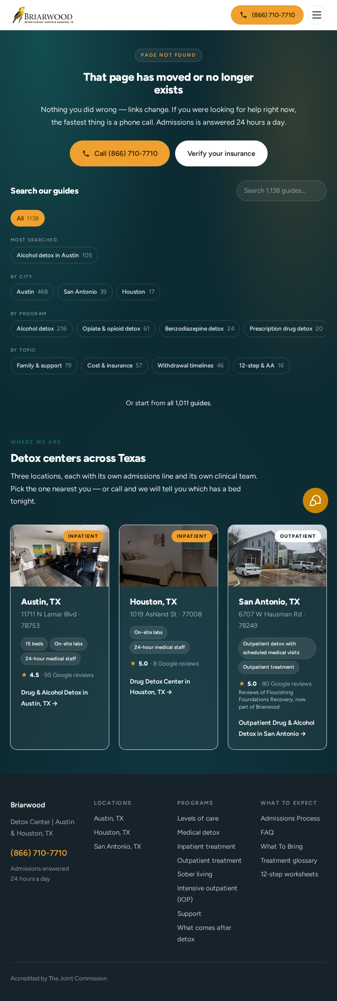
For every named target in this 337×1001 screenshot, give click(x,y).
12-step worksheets (289, 874)
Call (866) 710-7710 (126, 153)
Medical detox (198, 832)
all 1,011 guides (188, 403)
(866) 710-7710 (273, 15)
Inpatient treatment (206, 846)
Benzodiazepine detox (199, 328)
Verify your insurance (221, 153)
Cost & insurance (114, 365)
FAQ (267, 832)
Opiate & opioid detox (116, 328)
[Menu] (316, 15)
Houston (138, 291)
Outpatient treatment (209, 860)
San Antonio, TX (117, 846)
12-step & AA (261, 365)
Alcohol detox (42, 328)
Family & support (44, 365)
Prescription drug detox (286, 328)
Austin (32, 291)
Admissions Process (290, 818)
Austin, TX (108, 818)
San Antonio (85, 291)
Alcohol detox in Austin (54, 255)
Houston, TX (112, 832)
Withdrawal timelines (190, 365)
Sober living (194, 874)
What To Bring (282, 846)
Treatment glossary (289, 860)
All (28, 218)
